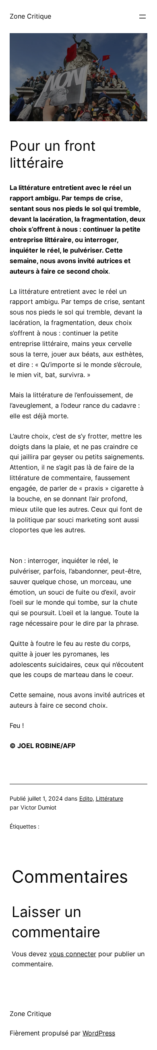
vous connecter (72, 954)
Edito (86, 798)
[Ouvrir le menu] (142, 16)
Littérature (109, 798)
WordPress (99, 1033)
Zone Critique (30, 16)
